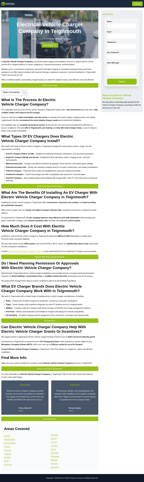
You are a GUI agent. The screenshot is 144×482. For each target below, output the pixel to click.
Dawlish (7, 436)
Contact (137, 4)
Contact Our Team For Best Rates (50, 186)
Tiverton (54, 442)
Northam (54, 464)
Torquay (7, 447)
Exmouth (7, 450)
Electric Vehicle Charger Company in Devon (26, 251)
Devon (53, 449)
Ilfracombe (55, 467)
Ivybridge (54, 435)
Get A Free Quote (49, 419)
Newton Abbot (9, 443)
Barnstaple (55, 456)
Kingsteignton (9, 439)
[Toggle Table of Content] (23, 93)
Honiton (54, 439)
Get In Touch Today (49, 85)
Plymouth (54, 453)
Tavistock (54, 446)
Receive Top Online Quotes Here (49, 369)
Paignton (7, 454)
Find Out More (49, 321)
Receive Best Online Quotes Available (49, 257)
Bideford (54, 460)
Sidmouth (8, 465)
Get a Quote (48, 45)
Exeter (6, 461)
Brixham (7, 457)
